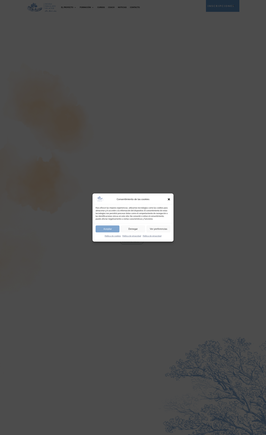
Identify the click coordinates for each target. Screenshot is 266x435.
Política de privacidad (131, 236)
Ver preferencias (158, 229)
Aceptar (107, 229)
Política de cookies (113, 236)
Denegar (133, 229)
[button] (168, 199)
